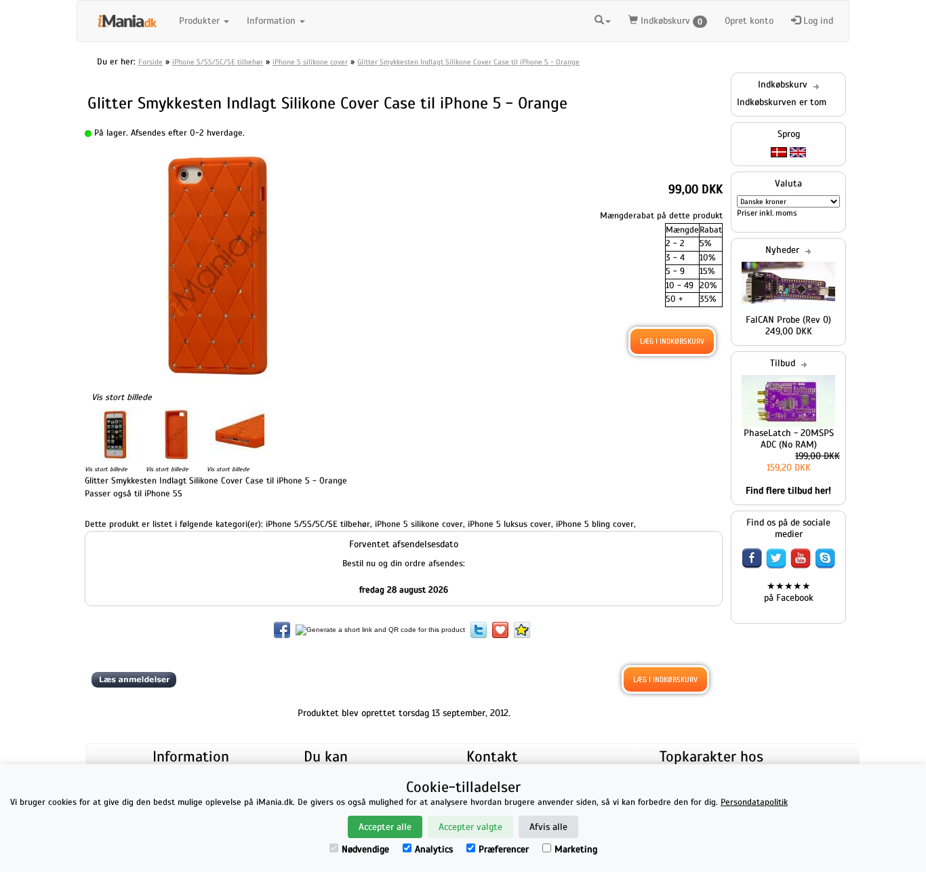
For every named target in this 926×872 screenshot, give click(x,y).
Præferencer (504, 849)
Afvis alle (548, 827)
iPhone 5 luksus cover (509, 524)
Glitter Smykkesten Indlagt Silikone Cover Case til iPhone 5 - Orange (468, 61)
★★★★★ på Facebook (788, 591)
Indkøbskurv (670, 20)
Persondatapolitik (754, 802)
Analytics (434, 849)
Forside (150, 61)
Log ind (817, 20)
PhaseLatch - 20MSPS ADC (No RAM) (789, 438)
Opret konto (749, 20)
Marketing (576, 849)
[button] (602, 19)
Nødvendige (365, 849)
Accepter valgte (470, 827)
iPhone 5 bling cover (595, 524)
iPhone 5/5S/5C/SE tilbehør (217, 61)
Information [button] (272, 20)
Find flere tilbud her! (788, 490)
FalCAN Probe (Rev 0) (788, 319)
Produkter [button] (200, 20)
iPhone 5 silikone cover (310, 61)
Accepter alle (385, 827)
